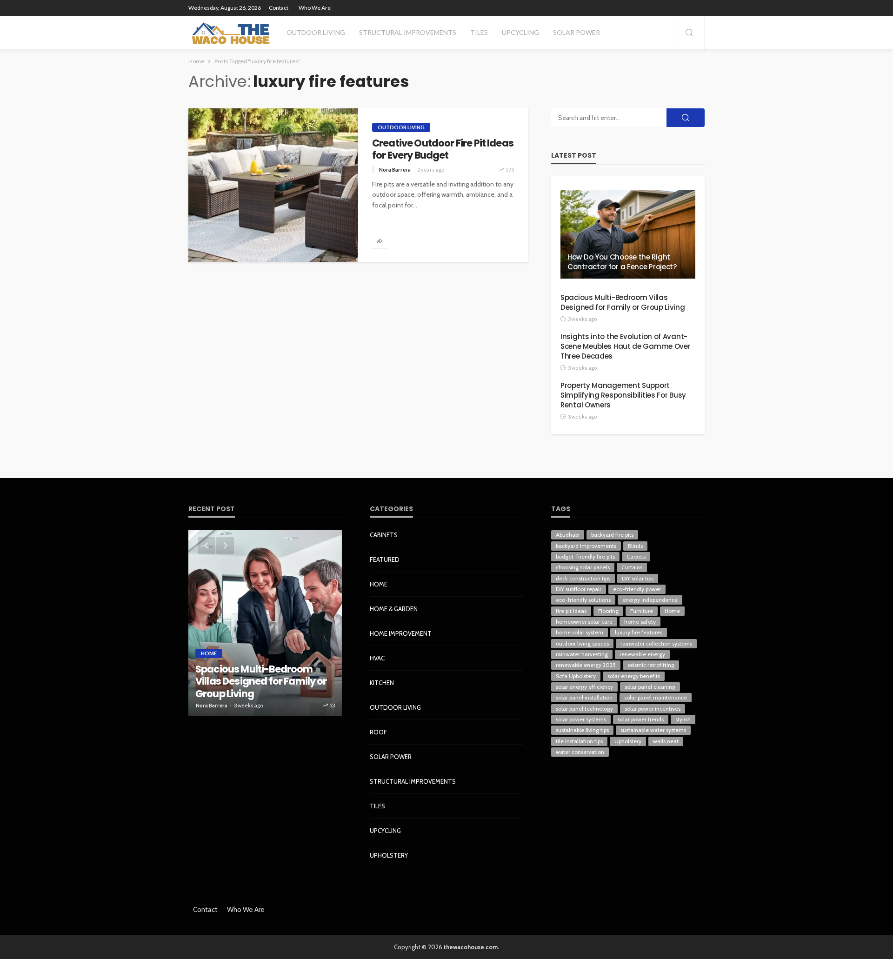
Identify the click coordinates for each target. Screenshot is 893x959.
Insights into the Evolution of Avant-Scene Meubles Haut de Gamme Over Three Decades (625, 346)
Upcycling (520, 32)
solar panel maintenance (655, 697)
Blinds (635, 545)
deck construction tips (583, 578)
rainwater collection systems (656, 643)
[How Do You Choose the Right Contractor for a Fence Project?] (627, 234)
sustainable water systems (653, 729)
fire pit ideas (571, 610)
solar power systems (581, 719)
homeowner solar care (584, 621)
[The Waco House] (231, 32)
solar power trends (641, 719)
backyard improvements (586, 545)
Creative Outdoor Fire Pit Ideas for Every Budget (442, 149)
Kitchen (382, 682)
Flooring (608, 610)
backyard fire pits (612, 534)
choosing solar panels (583, 567)
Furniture (641, 610)
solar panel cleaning (650, 686)
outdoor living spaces (582, 643)
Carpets (636, 556)
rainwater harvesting (582, 654)
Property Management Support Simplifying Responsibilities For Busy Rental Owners (623, 395)
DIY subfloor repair (578, 589)
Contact (278, 7)
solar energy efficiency (584, 686)
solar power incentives (652, 708)
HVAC (377, 658)
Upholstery (389, 855)
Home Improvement (401, 633)
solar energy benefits (633, 676)
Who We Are (315, 7)
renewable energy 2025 (586, 664)
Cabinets (384, 535)
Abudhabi (568, 534)
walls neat (666, 741)
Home (209, 653)
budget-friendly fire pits (585, 556)
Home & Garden (394, 609)
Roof (378, 732)
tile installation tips (579, 741)
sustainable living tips (582, 729)
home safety (640, 621)
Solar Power (576, 32)
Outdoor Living (316, 32)
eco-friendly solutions (583, 599)
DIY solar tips (637, 578)
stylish (683, 719)
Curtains (631, 567)
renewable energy (642, 654)
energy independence (650, 599)
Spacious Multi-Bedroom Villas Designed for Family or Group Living (622, 302)
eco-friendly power (637, 589)
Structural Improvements (407, 32)
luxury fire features (638, 632)
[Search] (689, 33)
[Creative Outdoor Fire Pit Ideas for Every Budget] (273, 185)
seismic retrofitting (650, 664)
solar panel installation (584, 697)
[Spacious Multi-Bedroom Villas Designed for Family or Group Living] (265, 623)
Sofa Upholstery (576, 676)
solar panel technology (584, 708)
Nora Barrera (395, 169)
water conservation (580, 751)
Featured (385, 559)
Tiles (479, 32)
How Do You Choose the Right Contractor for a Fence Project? (622, 262)
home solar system (579, 632)
